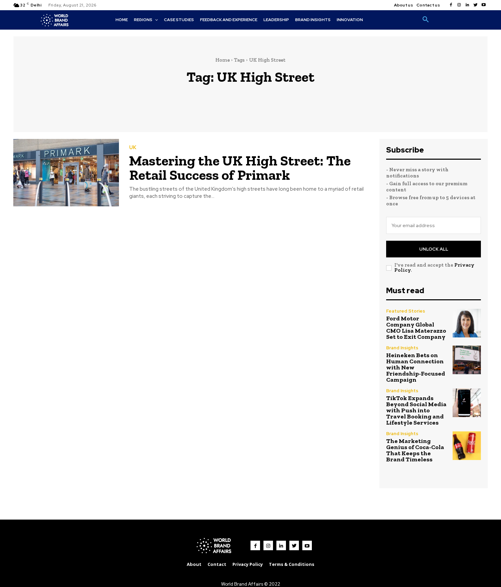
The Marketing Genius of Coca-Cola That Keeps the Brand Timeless (415, 450)
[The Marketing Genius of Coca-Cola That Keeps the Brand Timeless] (467, 445)
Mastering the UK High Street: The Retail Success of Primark (240, 168)
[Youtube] (484, 5)
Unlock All (433, 249)
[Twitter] (475, 5)
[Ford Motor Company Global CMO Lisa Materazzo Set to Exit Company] (467, 323)
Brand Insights (402, 348)
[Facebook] (451, 5)
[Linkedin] (467, 5)
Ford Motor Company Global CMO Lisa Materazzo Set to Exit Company (416, 327)
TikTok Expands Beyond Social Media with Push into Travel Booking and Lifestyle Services (416, 410)
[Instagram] (459, 5)
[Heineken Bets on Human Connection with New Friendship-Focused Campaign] (467, 360)
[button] (426, 20)
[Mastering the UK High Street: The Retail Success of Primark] (66, 173)
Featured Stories (405, 311)
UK (132, 147)
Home (222, 60)
